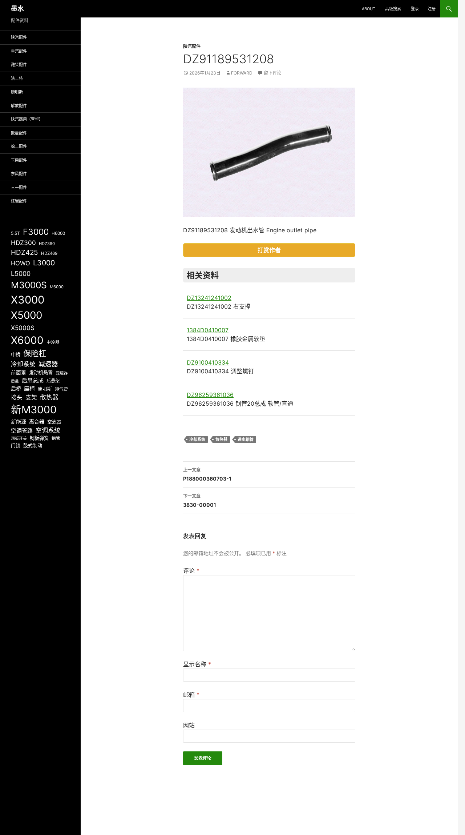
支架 (31, 397)
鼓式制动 (32, 445)
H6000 (58, 233)
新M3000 (34, 409)
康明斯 (17, 92)
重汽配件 (19, 51)
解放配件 (19, 105)
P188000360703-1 (207, 474)
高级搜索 (393, 8)
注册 (432, 8)
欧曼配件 (19, 133)
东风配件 (19, 173)
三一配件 (19, 187)
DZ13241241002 (209, 297)
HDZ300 (23, 242)
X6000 (27, 340)
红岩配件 (19, 201)
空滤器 (54, 422)
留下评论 (272, 73)
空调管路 (22, 430)
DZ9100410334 (208, 362)
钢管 (56, 438)
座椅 (29, 388)
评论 (191, 570)
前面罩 (18, 373)
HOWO (20, 263)
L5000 (21, 273)
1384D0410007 (208, 330)
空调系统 (48, 430)
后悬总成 (33, 380)
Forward (241, 73)
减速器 (48, 364)
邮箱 (191, 694)
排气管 (61, 389)
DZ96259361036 (210, 394)
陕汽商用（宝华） (27, 119)
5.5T (15, 233)
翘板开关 (19, 438)
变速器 (62, 373)
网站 (189, 725)
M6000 (57, 286)
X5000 (26, 315)
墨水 (17, 8)
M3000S (29, 285)
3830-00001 (199, 500)
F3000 (36, 232)
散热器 (221, 439)
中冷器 (53, 342)
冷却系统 (197, 439)
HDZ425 (24, 252)
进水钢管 (246, 439)
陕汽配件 (192, 46)
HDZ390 (47, 243)
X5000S (23, 328)
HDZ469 (49, 253)
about (368, 8)
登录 (415, 8)
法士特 (17, 78)
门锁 (15, 445)
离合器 (36, 422)
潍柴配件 (19, 64)
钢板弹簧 (39, 438)
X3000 (27, 299)
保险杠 (34, 353)
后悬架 (53, 381)
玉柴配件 (19, 160)
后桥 (16, 388)
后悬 (15, 381)
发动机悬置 (41, 373)
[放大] (345, 97)
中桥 (15, 354)
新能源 (18, 421)
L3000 (44, 262)
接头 (17, 397)
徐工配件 (19, 146)
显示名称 (197, 664)
